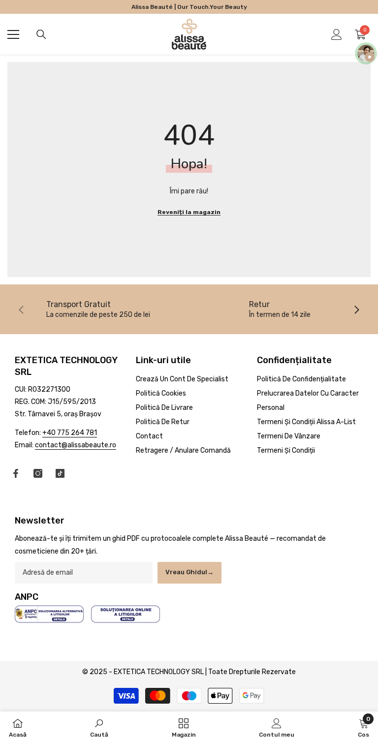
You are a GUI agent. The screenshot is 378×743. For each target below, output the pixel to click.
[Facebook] (15, 473)
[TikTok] (60, 473)
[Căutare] (41, 34)
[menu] (13, 34)
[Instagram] (38, 473)
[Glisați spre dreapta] (356, 309)
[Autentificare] (336, 34)
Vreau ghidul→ (189, 572)
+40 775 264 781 (69, 433)
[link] (98, 309)
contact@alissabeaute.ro (75, 445)
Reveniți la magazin (189, 212)
